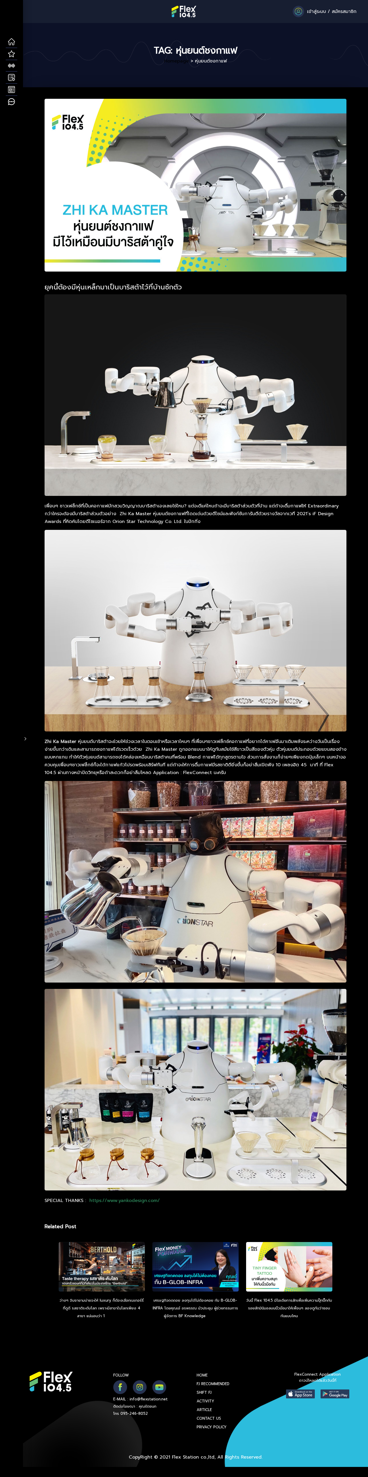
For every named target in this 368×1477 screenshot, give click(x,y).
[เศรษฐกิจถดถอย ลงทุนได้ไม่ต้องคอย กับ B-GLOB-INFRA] (195, 1267)
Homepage (176, 61)
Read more (116, 1316)
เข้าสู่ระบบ (316, 11)
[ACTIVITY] (11, 78)
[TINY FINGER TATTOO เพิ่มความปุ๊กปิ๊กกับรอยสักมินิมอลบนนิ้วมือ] (289, 1267)
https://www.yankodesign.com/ (124, 1200)
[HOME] (11, 42)
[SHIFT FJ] (11, 66)
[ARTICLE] (11, 90)
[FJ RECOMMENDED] (11, 54)
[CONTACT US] (11, 102)
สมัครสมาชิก (344, 11)
